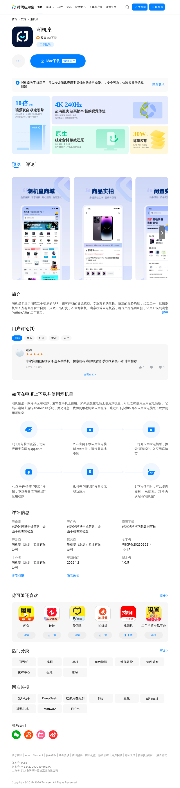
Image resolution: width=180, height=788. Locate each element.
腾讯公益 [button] (90, 755)
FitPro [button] (75, 709)
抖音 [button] (101, 698)
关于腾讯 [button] (17, 755)
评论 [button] (30, 164)
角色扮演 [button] (101, 662)
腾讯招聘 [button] (77, 755)
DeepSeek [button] (49, 698)
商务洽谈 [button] (64, 755)
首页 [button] (14, 19)
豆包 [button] (127, 698)
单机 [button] (75, 662)
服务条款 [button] (51, 755)
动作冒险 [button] (127, 662)
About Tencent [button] (34, 755)
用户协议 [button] (161, 755)
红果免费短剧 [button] (75, 698)
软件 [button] (23, 19)
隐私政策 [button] (73, 575)
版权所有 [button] (103, 755)
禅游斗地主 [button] (24, 709)
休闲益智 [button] (152, 662)
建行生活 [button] (152, 698)
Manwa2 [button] (50, 709)
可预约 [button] (24, 662)
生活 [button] (50, 672)
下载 (53, 635)
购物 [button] (75, 672)
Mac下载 (60, 61)
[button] (23, 7)
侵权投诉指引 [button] (146, 755)
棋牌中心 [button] (24, 672)
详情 (26, 635)
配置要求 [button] (158, 84)
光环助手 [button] (24, 698)
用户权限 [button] (117, 755)
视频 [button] (50, 662)
